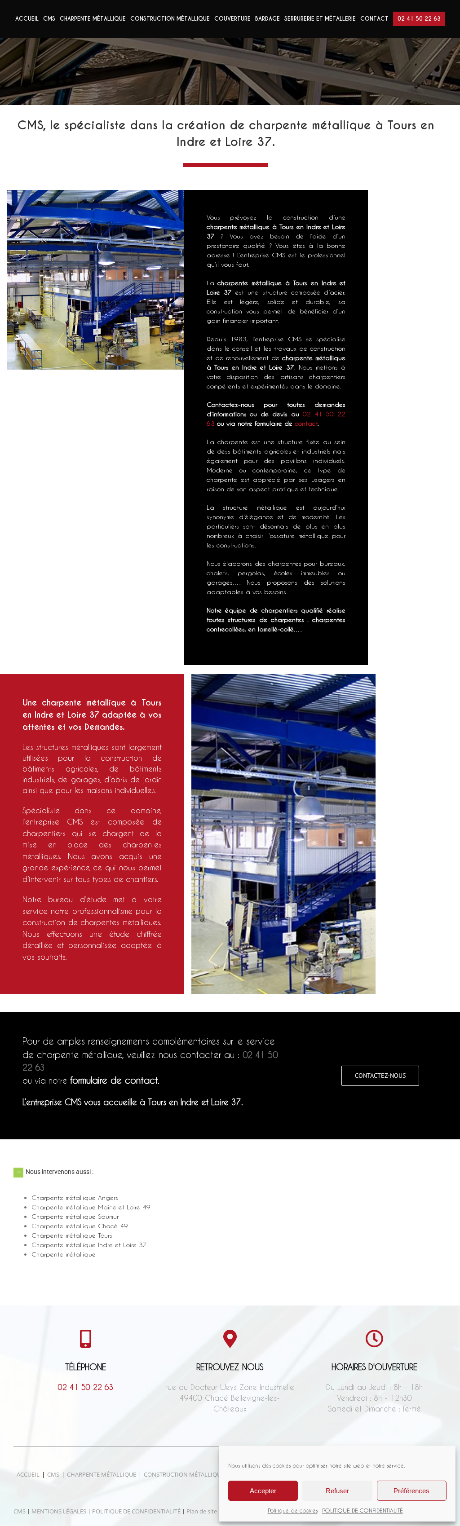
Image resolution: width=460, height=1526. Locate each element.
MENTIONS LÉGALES (58, 1511)
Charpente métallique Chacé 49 (79, 1226)
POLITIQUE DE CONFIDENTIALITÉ (362, 1510)
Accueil (28, 1474)
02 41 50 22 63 (86, 1387)
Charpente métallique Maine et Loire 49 (90, 1207)
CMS (53, 1474)
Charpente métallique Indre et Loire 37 (89, 1244)
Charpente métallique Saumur (75, 1216)
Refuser (337, 1491)
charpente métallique (249, 283)
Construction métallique (184, 1474)
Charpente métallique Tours (71, 1235)
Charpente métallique (63, 1254)
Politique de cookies (293, 1510)
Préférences (411, 1491)
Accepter (263, 1491)
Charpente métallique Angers (74, 1197)
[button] (230, 1172)
